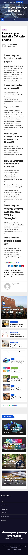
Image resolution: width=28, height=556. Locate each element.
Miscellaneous (6, 307)
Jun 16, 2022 (8, 432)
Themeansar (14, 547)
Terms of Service (17, 549)
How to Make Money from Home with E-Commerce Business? (17, 326)
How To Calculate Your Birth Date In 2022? (12, 446)
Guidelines (4, 505)
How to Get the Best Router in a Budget (13, 429)
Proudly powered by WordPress (9, 546)
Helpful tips (14, 367)
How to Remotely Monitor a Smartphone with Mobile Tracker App (17, 336)
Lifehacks (4, 29)
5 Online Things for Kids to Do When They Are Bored (12, 463)
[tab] (8, 352)
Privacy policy (13, 552)
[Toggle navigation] (14, 19)
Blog (13, 385)
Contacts (8, 549)
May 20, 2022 (8, 449)
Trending (3, 520)
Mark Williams (13, 44)
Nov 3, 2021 (7, 316)
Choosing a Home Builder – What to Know (12, 480)
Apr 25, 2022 (8, 466)
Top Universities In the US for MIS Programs (12, 311)
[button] (25, 19)
